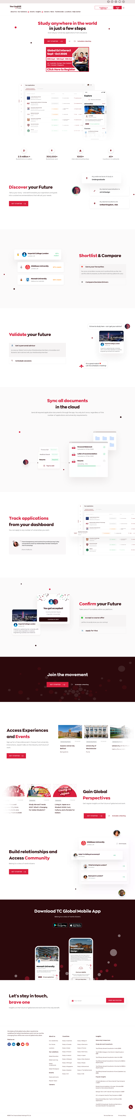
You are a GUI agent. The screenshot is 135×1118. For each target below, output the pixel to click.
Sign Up (117, 8)
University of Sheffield (120, 746)
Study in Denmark (82, 1044)
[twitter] (116, 1)
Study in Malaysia (67, 1059)
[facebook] (108, 1)
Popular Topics (53, 1080)
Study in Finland (66, 1051)
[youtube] (119, 1)
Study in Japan (82, 1055)
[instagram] (123, 1)
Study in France (82, 1048)
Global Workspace (54, 1068)
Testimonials (59, 11)
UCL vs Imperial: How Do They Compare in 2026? (109, 1095)
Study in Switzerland (83, 1066)
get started (52, 41)
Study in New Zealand (84, 1059)
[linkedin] (112, 1)
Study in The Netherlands (85, 1070)
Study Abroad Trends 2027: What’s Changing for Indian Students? (38, 807)
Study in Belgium (82, 1040)
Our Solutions (22, 11)
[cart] (123, 7)
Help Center (76, 11)
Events (32, 11)
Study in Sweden (67, 1070)
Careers (47, 11)
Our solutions (53, 1052)
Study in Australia (67, 1040)
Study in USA (81, 1073)
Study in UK (65, 1073)
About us (52, 1036)
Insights (38, 11)
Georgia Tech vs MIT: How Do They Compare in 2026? (110, 1091)
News (52, 11)
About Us (14, 11)
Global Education (53, 1056)
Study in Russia (81, 1062)
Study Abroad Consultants (104, 1044)
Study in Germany (82, 1051)
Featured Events (54, 1077)
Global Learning (53, 1060)
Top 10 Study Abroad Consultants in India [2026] (108, 1048)
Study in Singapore (67, 1066)
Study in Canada (66, 1044)
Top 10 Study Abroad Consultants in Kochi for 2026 (109, 1057)
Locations (68, 11)
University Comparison (103, 1040)
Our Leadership (53, 1040)
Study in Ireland (66, 1055)
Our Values (52, 1044)
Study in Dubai (66, 1048)
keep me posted (115, 1000)
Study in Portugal (67, 1062)
